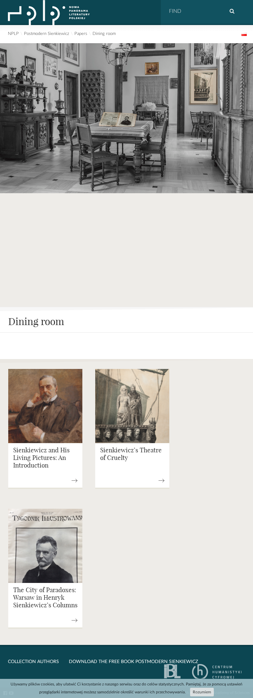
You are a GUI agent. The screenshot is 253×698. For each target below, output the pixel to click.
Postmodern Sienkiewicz (46, 34)
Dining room (104, 34)
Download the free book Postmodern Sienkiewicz (133, 661)
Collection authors (33, 661)
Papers (80, 34)
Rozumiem (202, 692)
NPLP (13, 34)
